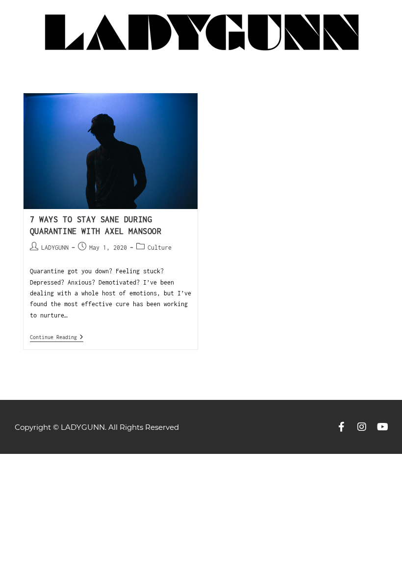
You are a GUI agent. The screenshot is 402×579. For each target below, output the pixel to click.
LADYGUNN (55, 247)
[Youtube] (382, 427)
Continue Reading (56, 337)
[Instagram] (362, 427)
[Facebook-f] (341, 427)
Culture (160, 247)
